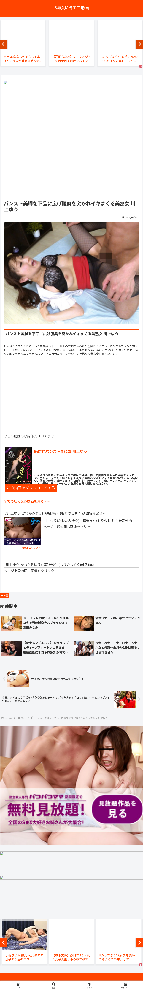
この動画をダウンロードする (31, 487)
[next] (139, 44)
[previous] (3, 44)
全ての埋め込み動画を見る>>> (27, 501)
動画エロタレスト (31, 547)
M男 (6, 595)
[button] (132, 690)
